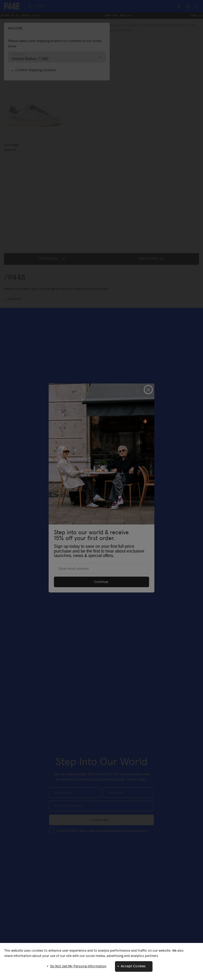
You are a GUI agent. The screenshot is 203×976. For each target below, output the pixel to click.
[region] (101, 959)
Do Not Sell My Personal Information (78, 966)
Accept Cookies (133, 966)
